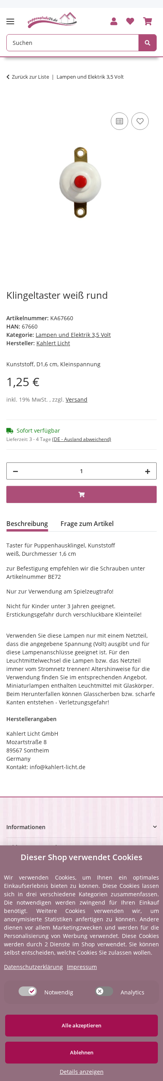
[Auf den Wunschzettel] (140, 121)
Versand (76, 399)
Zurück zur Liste (30, 76)
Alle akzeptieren (81, 1025)
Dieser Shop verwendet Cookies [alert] (81, 857)
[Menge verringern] (15, 471)
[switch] (28, 991)
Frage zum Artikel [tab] (87, 523)
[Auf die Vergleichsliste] (119, 121)
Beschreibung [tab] (27, 523)
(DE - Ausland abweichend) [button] (81, 439)
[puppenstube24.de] (52, 20)
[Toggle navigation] (12, 18)
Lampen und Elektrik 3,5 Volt (73, 334)
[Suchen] (147, 42)
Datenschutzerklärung (33, 967)
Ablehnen (81, 1052)
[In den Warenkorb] (12, 101)
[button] (114, 22)
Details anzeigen (82, 1071)
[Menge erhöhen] (147, 471)
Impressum (82, 967)
